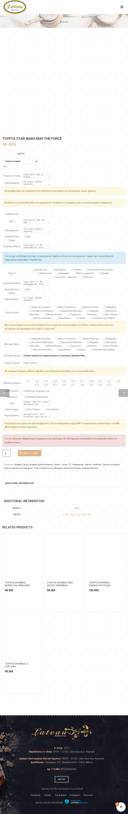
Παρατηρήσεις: (12, 183)
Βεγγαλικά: (12, 397)
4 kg (77, 514)
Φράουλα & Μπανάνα (71, 311)
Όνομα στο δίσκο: (12, 176)
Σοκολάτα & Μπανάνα (42, 311)
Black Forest (45, 273)
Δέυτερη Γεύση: (12, 344)
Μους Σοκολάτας (67, 307)
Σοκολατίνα (41, 269)
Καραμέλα (111, 307)
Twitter (47, 795)
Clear (5, 166)
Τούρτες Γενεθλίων (92, 464)
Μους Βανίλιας (90, 307)
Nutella (105, 273)
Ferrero (77, 269)
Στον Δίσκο (53, 409)
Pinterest (88, 795)
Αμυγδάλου (60, 269)
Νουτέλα (34, 314)
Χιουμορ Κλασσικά (90, 468)
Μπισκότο (111, 311)
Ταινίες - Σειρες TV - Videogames (68, 464)
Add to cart (30, 453)
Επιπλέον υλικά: (12, 355)
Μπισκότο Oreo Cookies (101, 269)
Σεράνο (82, 318)
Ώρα (12, 221)
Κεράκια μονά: (12, 391)
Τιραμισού (75, 314)
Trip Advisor (60, 795)
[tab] (19, 483)
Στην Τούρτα (33, 409)
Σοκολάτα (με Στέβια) (104, 318)
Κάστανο (88, 277)
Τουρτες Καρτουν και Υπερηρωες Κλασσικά (53, 468)
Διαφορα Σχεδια (21, 464)
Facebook (35, 795)
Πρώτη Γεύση (12, 312)
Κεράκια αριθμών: (12, 383)
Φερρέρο (93, 311)
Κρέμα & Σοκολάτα (41, 307)
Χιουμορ (77, 468)
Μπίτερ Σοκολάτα (42, 318)
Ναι (28, 236)
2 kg (65, 514)
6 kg (88, 514)
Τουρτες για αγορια (110, 464)
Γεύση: (12, 273)
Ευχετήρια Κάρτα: (12, 246)
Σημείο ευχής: (12, 409)
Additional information (19, 483)
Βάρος (21, 153)
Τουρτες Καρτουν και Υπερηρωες (18, 468)
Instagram (75, 795)
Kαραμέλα (64, 273)
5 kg (82, 514)
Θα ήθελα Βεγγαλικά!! (37, 397)
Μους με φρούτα (85, 273)
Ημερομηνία (12, 214)
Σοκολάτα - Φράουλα (65, 277)
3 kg (71, 514)
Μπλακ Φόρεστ (54, 314)
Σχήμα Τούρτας (12, 363)
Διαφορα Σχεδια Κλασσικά (41, 464)
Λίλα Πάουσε (111, 314)
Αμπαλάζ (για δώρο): (12, 238)
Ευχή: (12, 403)
